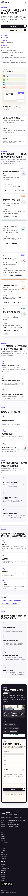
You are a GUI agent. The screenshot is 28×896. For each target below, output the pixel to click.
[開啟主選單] (25, 2)
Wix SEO (17, 246)
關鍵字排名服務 (17, 600)
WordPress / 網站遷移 (6, 868)
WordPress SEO (7, 249)
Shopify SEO (14, 243)
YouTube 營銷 (6, 302)
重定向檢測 (6, 333)
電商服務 (3, 838)
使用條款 (3, 880)
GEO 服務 (5, 275)
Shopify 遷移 (15, 330)
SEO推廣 (4, 600)
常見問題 (3, 874)
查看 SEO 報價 (13, 30)
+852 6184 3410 (11, 822)
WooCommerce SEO (8, 246)
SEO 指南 (19, 302)
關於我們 (3, 834)
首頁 (2, 832)
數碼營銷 (13, 302)
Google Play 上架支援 (5, 866)
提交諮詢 (13, 789)
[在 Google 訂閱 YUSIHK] (7, 884)
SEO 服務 (3, 848)
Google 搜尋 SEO (7, 190)
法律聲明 (3, 878)
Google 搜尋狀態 (4, 842)
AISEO (11, 275)
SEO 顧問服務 (4, 870)
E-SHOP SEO (6, 243)
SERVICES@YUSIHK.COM (13, 824)
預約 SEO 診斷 (13, 26)
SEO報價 (10, 600)
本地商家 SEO (6, 216)
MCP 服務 (3, 840)
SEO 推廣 (15, 190)
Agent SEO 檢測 (18, 275)
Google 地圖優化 (14, 216)
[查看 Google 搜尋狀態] (25, 448)
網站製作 (3, 864)
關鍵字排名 (21, 190)
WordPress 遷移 (7, 330)
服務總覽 (3, 836)
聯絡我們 (3, 876)
